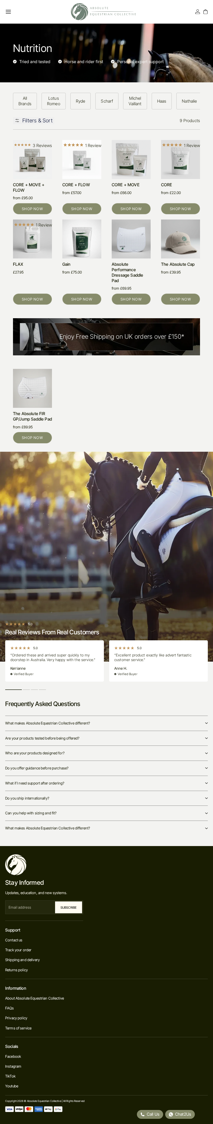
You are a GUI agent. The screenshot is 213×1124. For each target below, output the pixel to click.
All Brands (24, 101)
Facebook (13, 1056)
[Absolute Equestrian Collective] (103, 11)
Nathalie (189, 101)
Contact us (13, 940)
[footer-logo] (44, 864)
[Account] (197, 11)
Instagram (13, 1066)
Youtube (11, 1086)
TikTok (10, 1076)
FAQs (9, 1008)
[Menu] (8, 12)
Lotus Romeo (53, 101)
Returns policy (16, 970)
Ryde (80, 101)
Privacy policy (16, 1018)
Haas (162, 101)
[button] (13, 689)
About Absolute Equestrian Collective (34, 998)
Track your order (18, 950)
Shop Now (32, 209)
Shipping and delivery (22, 959)
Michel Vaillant (135, 101)
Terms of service (18, 1028)
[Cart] (205, 11)
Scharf (107, 101)
